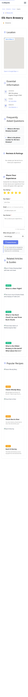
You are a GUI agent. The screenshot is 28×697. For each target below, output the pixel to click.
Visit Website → (13, 107)
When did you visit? (11, 233)
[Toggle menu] (25, 3)
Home (3, 9)
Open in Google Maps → (11, 71)
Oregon (14, 9)
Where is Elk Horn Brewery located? (13, 130)
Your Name (6, 199)
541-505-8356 (12, 101)
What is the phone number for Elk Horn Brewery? (13, 140)
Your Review (6, 215)
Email (13, 207)
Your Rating (6, 190)
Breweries (8, 9)
